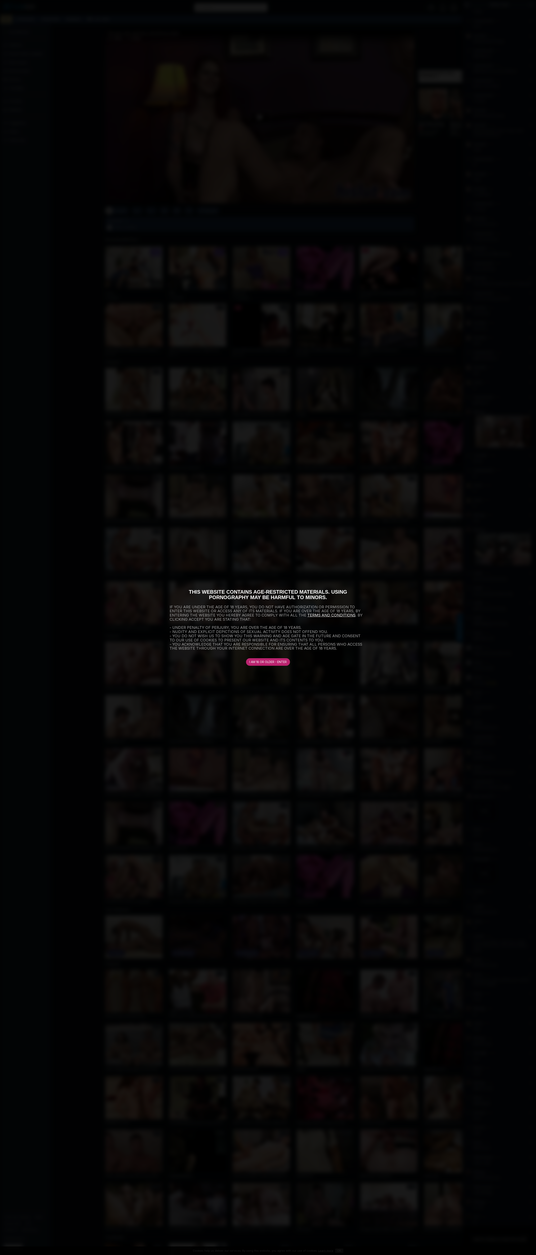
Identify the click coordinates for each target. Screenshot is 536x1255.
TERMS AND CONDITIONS (331, 615)
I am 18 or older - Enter (268, 662)
